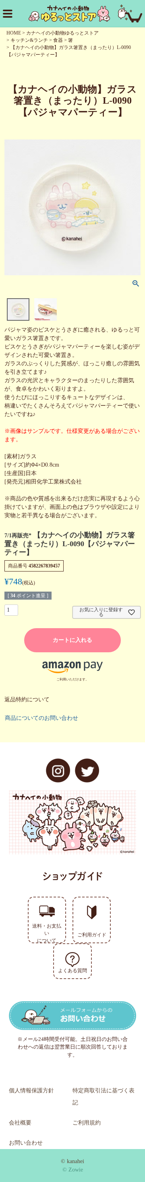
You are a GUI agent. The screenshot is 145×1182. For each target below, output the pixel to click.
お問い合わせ (26, 1143)
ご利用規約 (86, 1123)
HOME (13, 33)
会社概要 (20, 1123)
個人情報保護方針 (31, 1091)
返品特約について (27, 699)
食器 (58, 40)
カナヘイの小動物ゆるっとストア (62, 33)
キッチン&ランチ (29, 40)
